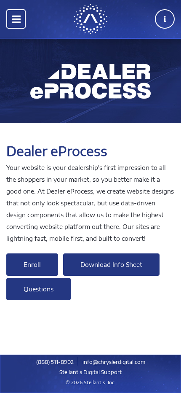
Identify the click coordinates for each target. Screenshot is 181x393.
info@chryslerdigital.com (114, 362)
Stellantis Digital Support (90, 372)
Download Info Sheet (111, 264)
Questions (38, 289)
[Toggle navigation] (16, 19)
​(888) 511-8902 (55, 362)
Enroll (32, 264)
